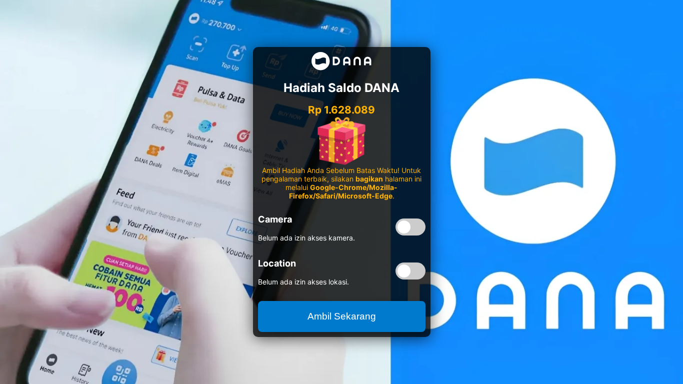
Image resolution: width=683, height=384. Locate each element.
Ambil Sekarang (342, 316)
